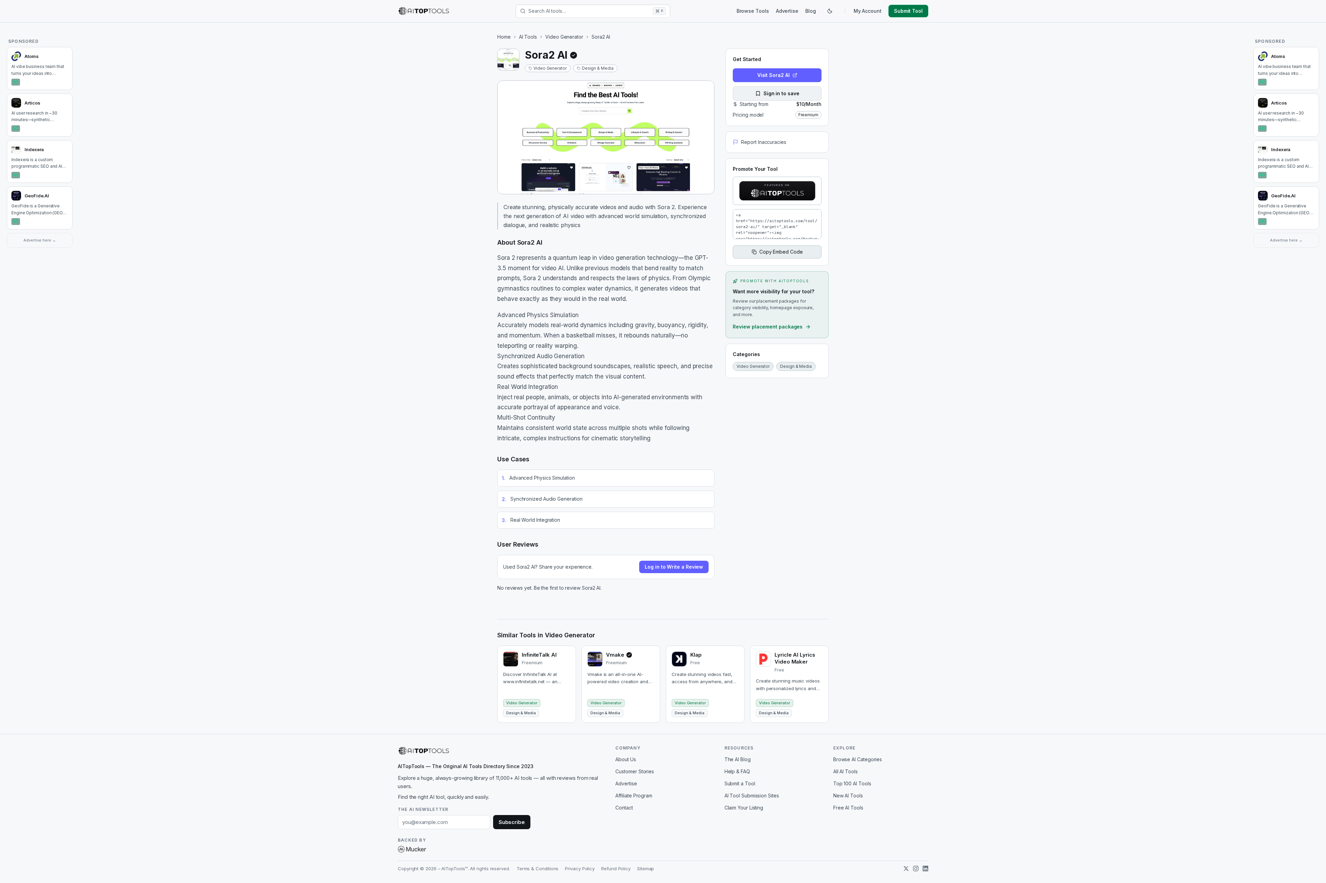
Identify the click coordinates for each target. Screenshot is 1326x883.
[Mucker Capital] (412, 849)
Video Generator (564, 37)
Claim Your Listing (743, 808)
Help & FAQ (737, 771)
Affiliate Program (633, 795)
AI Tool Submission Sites (751, 795)
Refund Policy (616, 868)
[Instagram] (916, 868)
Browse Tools (753, 11)
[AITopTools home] (424, 11)
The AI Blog (737, 759)
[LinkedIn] (925, 868)
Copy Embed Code (781, 252)
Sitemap (645, 868)
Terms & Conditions (538, 868)
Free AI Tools (848, 808)
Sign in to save (781, 93)
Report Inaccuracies (763, 142)
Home (504, 37)
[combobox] (589, 11)
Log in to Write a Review (674, 567)
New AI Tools (848, 795)
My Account (868, 11)
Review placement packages (768, 327)
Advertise (787, 11)
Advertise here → (39, 240)
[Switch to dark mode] (830, 11)
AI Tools (528, 37)
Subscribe (512, 822)
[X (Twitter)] (906, 868)
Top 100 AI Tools (852, 783)
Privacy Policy (580, 868)
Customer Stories (634, 771)
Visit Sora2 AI (773, 75)
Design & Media (598, 68)
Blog (810, 11)
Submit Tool (908, 11)
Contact (624, 808)
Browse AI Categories (857, 759)
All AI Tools (845, 771)
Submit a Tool (739, 783)
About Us (625, 759)
